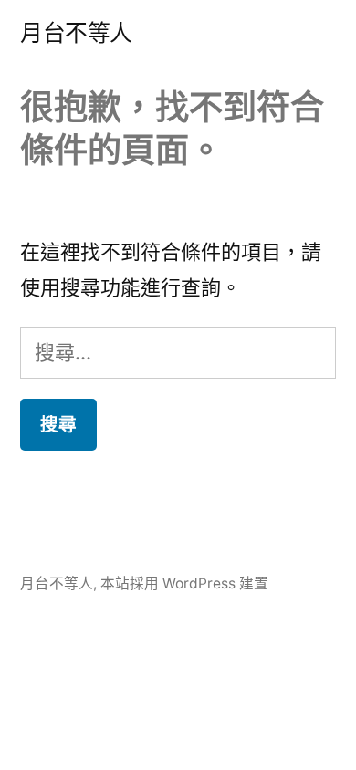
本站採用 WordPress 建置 (184, 583)
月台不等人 (76, 33)
